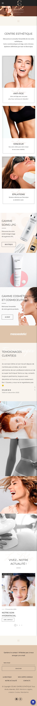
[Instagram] (20, 699)
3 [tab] (19, 625)
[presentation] (15, 625)
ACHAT (7, 317)
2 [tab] (17, 625)
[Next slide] (34, 387)
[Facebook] (16, 699)
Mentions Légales (26, 689)
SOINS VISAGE (7, 574)
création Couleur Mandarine (19, 692)
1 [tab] (15, 625)
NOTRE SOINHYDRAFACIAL (9, 614)
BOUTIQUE (9, 244)
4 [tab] (22, 625)
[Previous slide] (34, 389)
